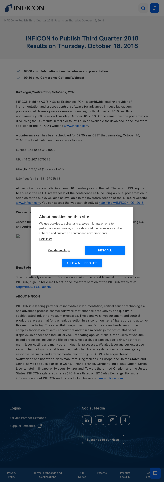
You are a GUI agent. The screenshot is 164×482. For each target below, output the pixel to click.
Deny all (105, 250)
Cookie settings (59, 250)
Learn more (45, 238)
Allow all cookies (82, 263)
